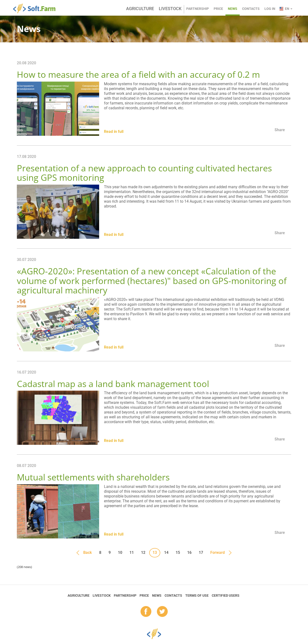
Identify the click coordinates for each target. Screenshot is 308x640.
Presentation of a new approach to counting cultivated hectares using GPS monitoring (144, 173)
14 (166, 552)
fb (146, 612)
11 (131, 552)
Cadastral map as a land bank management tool (113, 384)
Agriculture (140, 8)
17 (201, 552)
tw (162, 612)
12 (143, 552)
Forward (217, 552)
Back (87, 552)
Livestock (170, 8)
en (287, 9)
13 (155, 552)
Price (218, 9)
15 (178, 552)
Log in (269, 9)
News (232, 9)
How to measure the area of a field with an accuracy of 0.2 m (138, 74)
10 (120, 552)
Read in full (113, 131)
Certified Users (225, 595)
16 (189, 552)
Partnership (197, 9)
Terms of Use (197, 595)
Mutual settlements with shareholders (93, 477)
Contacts (251, 9)
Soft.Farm (37, 8)
